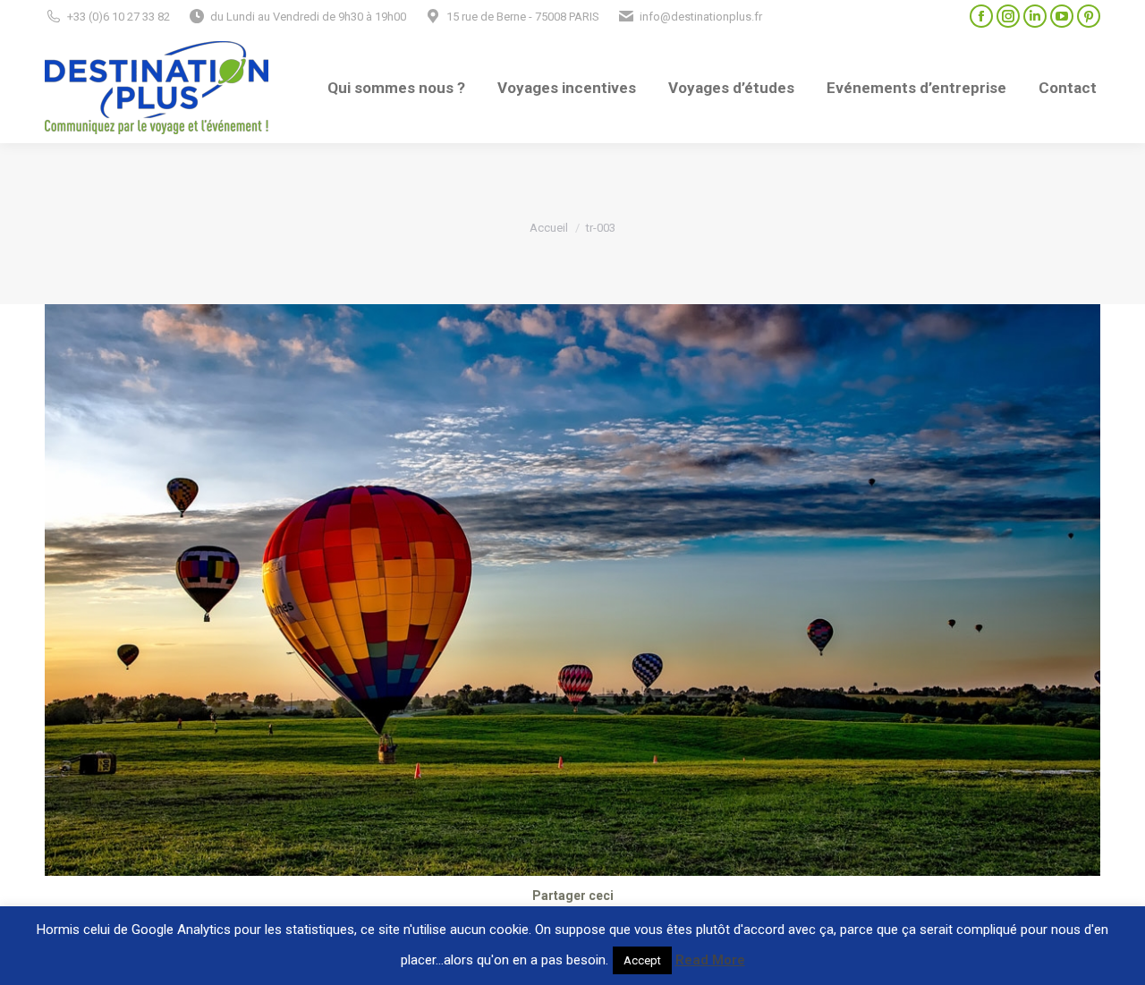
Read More (710, 960)
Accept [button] (642, 960)
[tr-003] (572, 590)
